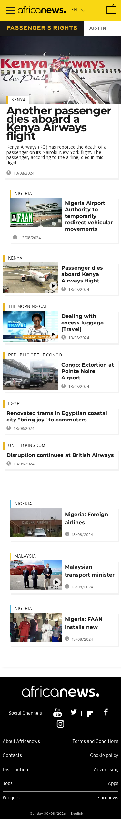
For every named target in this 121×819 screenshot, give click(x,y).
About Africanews (21, 741)
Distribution (15, 770)
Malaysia (25, 556)
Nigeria (23, 193)
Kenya (18, 100)
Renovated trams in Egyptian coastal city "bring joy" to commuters (56, 416)
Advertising (106, 770)
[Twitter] (74, 713)
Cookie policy (104, 755)
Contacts (12, 755)
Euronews (107, 798)
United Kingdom (26, 445)
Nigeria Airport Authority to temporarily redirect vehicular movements (89, 216)
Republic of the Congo (35, 355)
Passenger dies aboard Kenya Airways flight (82, 274)
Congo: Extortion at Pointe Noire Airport (87, 371)
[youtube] (58, 713)
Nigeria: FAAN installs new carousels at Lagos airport (84, 624)
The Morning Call (29, 306)
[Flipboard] (90, 713)
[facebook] (106, 713)
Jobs (8, 784)
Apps (113, 784)
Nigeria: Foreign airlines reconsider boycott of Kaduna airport (86, 519)
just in (97, 28)
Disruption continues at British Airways (60, 455)
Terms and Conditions (95, 741)
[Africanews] (42, 10)
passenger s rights (41, 28)
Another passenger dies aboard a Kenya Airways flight (58, 123)
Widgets (11, 798)
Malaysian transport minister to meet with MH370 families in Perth (90, 572)
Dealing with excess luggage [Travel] (82, 322)
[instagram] (60, 723)
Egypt (15, 403)
